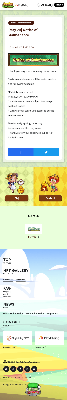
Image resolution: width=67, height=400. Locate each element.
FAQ (17, 198)
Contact (50, 198)
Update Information (21, 22)
